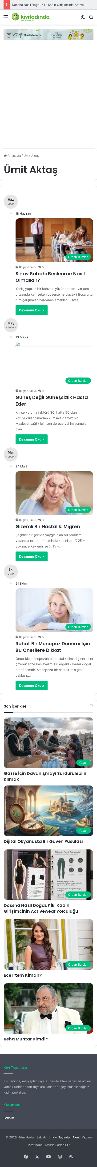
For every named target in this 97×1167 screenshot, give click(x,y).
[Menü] (6, 18)
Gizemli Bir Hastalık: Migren (48, 526)
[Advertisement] (48, 96)
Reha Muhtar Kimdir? (26, 1039)
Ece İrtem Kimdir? (23, 975)
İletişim (9, 1118)
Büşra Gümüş (27, 267)
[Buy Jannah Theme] (48, 34)
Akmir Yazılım (82, 1137)
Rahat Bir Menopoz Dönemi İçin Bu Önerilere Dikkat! (53, 647)
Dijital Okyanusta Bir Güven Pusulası (43, 841)
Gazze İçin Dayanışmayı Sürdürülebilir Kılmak (45, 776)
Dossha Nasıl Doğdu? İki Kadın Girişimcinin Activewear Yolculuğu (41, 908)
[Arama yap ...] (91, 18)
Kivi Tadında (61, 1137)
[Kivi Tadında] (30, 17)
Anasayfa (14, 155)
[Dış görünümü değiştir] (83, 18)
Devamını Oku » (31, 310)
